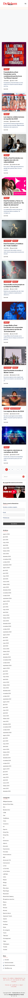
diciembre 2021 (6, 690)
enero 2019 (6, 788)
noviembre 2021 (7, 693)
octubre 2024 (6, 595)
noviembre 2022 (7, 660)
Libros (4, 877)
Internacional (6, 863)
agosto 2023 (6, 634)
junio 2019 (5, 774)
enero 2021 (6, 721)
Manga (4, 882)
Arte (4, 807)
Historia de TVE (7, 860)
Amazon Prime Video (8, 804)
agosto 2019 (6, 769)
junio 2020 (5, 741)
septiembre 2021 (7, 699)
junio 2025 (5, 573)
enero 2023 (6, 654)
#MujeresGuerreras (7, 801)
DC (4, 826)
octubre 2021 (6, 696)
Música (6, 69)
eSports (5, 843)
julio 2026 (5, 537)
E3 (3, 837)
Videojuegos (6, 944)
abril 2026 (5, 545)
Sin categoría (6, 930)
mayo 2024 (6, 609)
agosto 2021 (6, 701)
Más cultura (6, 888)
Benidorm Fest (6, 809)
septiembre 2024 (7, 598)
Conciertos (8, 240)
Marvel (4, 885)
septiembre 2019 (7, 766)
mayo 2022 (6, 676)
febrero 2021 (6, 718)
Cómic (4, 821)
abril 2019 (5, 780)
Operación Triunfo (7, 916)
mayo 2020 (6, 743)
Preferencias (6, 517)
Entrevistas (6, 840)
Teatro (4, 932)
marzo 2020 (6, 749)
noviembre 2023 (7, 626)
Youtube (5, 946)
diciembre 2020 (7, 724)
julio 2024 (5, 604)
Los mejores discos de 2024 (14, 411)
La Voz (4, 865)
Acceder (7, 959)
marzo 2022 (6, 682)
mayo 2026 (6, 542)
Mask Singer (6, 891)
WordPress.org (8, 968)
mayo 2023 (6, 643)
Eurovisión (5, 846)
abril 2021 (5, 713)
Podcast (5, 921)
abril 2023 (5, 646)
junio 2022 (5, 674)
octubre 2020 (6, 729)
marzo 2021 (6, 715)
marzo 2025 (6, 581)
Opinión (5, 918)
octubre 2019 (6, 763)
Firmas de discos (7, 854)
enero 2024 (6, 620)
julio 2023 (5, 637)
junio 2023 (5, 640)
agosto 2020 (6, 735)
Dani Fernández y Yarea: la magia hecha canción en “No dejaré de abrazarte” (14, 203)
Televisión (5, 935)
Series (4, 927)
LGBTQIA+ (5, 874)
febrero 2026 (6, 551)
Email (4, 512)
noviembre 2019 (7, 760)
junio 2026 (5, 539)
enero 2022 (6, 687)
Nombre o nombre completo (10, 507)
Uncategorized (6, 938)
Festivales (5, 851)
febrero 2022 (6, 685)
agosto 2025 (6, 567)
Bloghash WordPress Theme (16, 994)
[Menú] (25, 3)
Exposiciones (6, 849)
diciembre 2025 (7, 556)
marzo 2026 (6, 548)
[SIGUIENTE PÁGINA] (21, 469)
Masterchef (6, 893)
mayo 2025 (6, 576)
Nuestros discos (15, 408)
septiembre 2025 (7, 565)
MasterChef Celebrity (8, 896)
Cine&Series (6, 818)
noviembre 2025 (7, 559)
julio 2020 (5, 738)
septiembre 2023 (7, 632)
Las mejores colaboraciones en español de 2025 (14, 118)
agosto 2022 (6, 668)
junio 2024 (5, 606)
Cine (4, 815)
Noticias (5, 907)
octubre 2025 (6, 562)
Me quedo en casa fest (8, 899)
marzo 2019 (6, 783)
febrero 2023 (6, 651)
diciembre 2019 (6, 757)
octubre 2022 (6, 662)
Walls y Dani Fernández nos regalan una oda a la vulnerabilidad (13, 160)
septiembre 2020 (7, 732)
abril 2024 (5, 612)
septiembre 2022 (7, 665)
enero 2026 (6, 553)
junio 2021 (5, 707)
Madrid (4, 879)
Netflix (4, 905)
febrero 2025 (6, 584)
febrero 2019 (6, 785)
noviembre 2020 (7, 727)
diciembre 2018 (6, 791)
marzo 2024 (6, 615)
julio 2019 (5, 771)
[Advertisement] (14, 24)
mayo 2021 (6, 710)
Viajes (4, 941)
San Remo (5, 924)
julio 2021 (5, 704)
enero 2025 (6, 587)
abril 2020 (5, 746)
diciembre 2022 (7, 657)
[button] (21, 469)
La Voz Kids (6, 868)
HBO (4, 857)
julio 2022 (5, 671)
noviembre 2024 (7, 592)
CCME (4, 812)
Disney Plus (6, 832)
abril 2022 (5, 679)
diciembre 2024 (7, 590)
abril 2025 (5, 578)
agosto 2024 (6, 601)
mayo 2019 (6, 777)
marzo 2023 (6, 648)
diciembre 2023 (7, 623)
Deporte (5, 829)
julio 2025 (5, 570)
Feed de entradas (9, 962)
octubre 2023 (6, 629)
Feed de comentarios (10, 965)
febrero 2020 (6, 752)
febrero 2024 (6, 618)
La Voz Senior (6, 871)
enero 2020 (6, 755)
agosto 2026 (6, 534)
